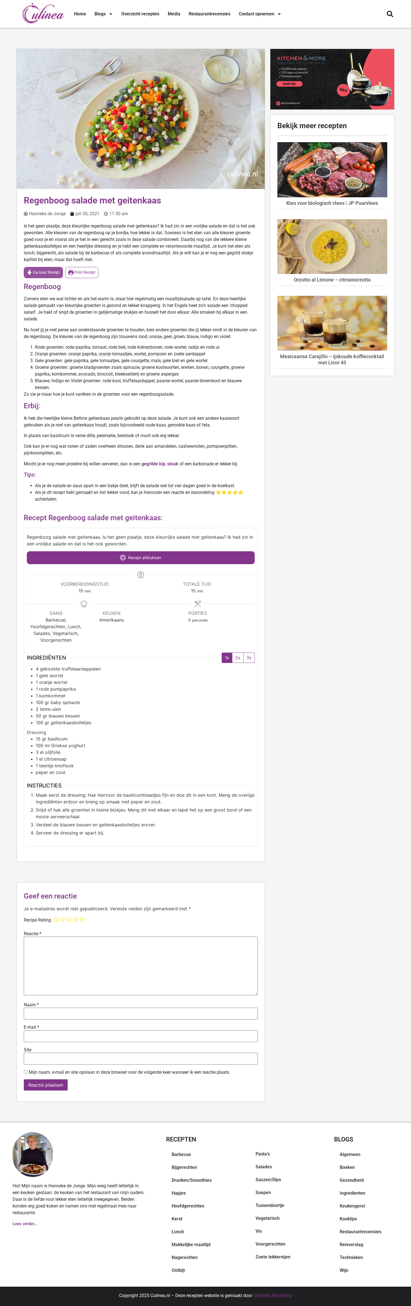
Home (80, 14)
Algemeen (350, 1154)
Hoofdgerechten (188, 1206)
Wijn (344, 1270)
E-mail (31, 1027)
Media (174, 14)
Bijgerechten (184, 1167)
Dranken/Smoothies (192, 1180)
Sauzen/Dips (268, 1179)
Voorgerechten (270, 1244)
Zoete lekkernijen (273, 1257)
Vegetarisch (268, 1218)
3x (249, 657)
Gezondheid (352, 1180)
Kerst (177, 1218)
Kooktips (348, 1218)
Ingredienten (352, 1193)
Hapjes (179, 1193)
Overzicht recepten (140, 14)
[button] (390, 14)
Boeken (347, 1167)
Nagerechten (185, 1257)
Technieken (351, 1257)
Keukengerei (352, 1206)
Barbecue (181, 1154)
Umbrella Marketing (272, 1295)
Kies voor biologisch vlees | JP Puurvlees (332, 203)
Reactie (32, 934)
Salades (264, 1166)
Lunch (178, 1231)
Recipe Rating (37, 920)
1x (227, 657)
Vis (259, 1231)
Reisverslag (351, 1244)
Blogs (100, 14)
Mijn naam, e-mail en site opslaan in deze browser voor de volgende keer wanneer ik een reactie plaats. (129, 1072)
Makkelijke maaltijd (191, 1244)
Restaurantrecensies (209, 14)
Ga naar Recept (46, 272)
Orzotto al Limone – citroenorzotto (332, 280)
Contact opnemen (256, 14)
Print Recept (84, 272)
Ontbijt (178, 1270)
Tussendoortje (270, 1205)
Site (27, 1050)
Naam (31, 1005)
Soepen (263, 1192)
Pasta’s (263, 1154)
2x (237, 657)
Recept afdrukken (144, 557)
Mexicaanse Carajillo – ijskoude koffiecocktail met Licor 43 (332, 359)
